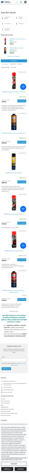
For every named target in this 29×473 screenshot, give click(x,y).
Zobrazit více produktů (13, 56)
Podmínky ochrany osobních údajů (9, 413)
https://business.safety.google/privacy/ (12, 458)
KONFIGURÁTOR (4, 407)
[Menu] (25, 2)
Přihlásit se (6, 368)
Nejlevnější (13, 64)
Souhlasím (20, 469)
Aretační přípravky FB (8, 390)
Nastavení (14, 464)
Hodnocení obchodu (5, 415)
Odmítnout (7, 469)
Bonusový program (5, 401)
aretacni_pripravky (7, 392)
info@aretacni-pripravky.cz (9, 381)
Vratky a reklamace (5, 403)
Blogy (2, 405)
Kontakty (3, 399)
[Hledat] (17, 2)
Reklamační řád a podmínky (7, 409)
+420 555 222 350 (7, 387)
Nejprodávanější (5, 67)
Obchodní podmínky (5, 411)
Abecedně (13, 67)
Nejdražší (19, 64)
